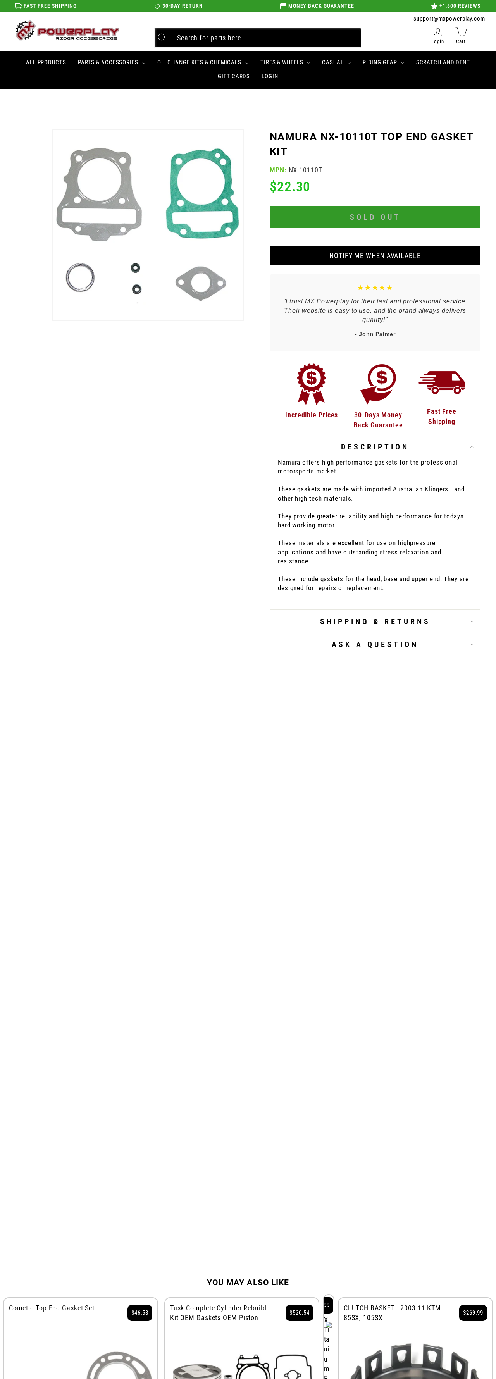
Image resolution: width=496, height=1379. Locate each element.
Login (270, 76)
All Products (46, 62)
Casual (333, 62)
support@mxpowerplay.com (449, 18)
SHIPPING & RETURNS (375, 621)
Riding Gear (381, 62)
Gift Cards (234, 76)
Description (375, 446)
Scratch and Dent (443, 62)
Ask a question (375, 644)
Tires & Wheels (282, 62)
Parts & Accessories (109, 62)
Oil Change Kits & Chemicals (200, 62)
